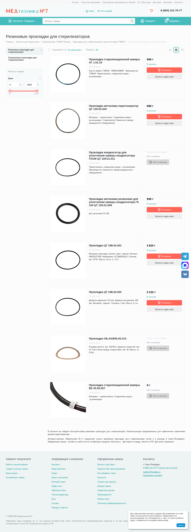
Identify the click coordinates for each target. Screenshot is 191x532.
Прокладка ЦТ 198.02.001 (105, 245)
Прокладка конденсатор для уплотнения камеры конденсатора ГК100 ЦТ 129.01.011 (112, 155)
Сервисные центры (105, 490)
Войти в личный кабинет (17, 464)
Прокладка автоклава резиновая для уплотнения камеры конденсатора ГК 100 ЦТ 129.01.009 (114, 202)
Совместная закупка (106, 482)
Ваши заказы (12, 473)
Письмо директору (60, 495)
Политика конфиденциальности (111, 503)
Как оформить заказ (106, 473)
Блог (54, 499)
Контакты (56, 464)
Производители (104, 495)
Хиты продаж (106, 11)
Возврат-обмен (104, 486)
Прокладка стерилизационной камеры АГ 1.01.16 (114, 61)
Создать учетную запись (17, 469)
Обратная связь (59, 490)
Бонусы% (101, 477)
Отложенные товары (15, 477)
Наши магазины (59, 469)
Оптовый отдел (59, 482)
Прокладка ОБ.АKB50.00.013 (107, 338)
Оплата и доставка (106, 464)
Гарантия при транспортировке (111, 469)
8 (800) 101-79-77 (171, 10)
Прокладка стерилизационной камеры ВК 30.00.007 (114, 387)
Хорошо (180, 525)
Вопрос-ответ (103, 499)
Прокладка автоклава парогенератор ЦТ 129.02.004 (113, 107)
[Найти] (132, 21)
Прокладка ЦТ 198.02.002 (105, 292)
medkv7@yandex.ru (151, 472)
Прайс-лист (57, 486)
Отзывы (55, 503)
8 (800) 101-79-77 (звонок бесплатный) (160, 468)
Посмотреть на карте (152, 475)
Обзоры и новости (60, 507)
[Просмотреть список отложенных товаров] (151, 11)
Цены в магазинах (60, 477)
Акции (91, 11)
